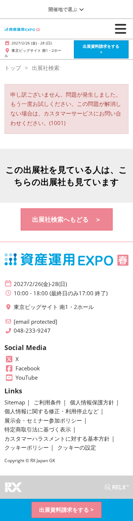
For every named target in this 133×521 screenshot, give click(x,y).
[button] (101, 49)
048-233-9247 (32, 330)
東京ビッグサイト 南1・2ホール (54, 306)
